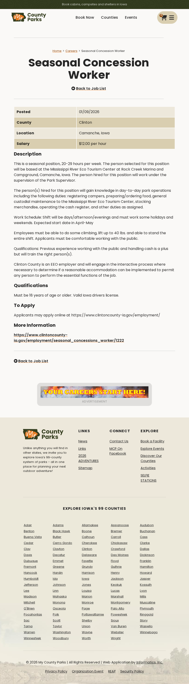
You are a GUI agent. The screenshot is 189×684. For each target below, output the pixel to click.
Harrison (88, 572)
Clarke (145, 543)
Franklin (145, 561)
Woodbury (61, 638)
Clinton (87, 549)
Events (131, 17)
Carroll (116, 537)
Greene (58, 566)
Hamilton (146, 566)
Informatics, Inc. (149, 662)
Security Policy (132, 671)
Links (82, 448)
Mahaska (60, 596)
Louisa (87, 590)
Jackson (117, 578)
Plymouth (147, 608)
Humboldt (31, 578)
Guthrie (116, 566)
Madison (30, 596)
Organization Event (87, 671)
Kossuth (146, 584)
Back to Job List (91, 88)
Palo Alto (117, 608)
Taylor (57, 626)
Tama (28, 626)
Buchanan (147, 531)
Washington (62, 632)
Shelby (87, 620)
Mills (143, 596)
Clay (27, 549)
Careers (71, 51)
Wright (116, 638)
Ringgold (146, 614)
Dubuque (31, 561)
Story (144, 620)
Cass (144, 537)
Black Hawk (61, 531)
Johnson (59, 584)
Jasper (145, 578)
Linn (56, 590)
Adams (58, 525)
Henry (115, 572)
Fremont (30, 566)
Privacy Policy (56, 671)
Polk (56, 614)
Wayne (87, 632)
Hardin (58, 572)
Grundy (87, 566)
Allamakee (90, 525)
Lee (26, 590)
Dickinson (147, 555)
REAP (112, 671)
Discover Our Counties (151, 458)
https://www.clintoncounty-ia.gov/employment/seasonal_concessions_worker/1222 (69, 337)
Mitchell (29, 602)
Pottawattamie (93, 614)
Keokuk (116, 584)
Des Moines (120, 555)
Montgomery (120, 602)
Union (86, 626)
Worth (86, 638)
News (82, 441)
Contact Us (118, 441)
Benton (29, 531)
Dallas (144, 549)
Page (86, 608)
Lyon (143, 590)
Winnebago (149, 632)
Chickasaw (119, 543)
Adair (28, 525)
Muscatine (147, 602)
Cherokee (89, 543)
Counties (109, 17)
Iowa (85, 578)
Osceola (59, 608)
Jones (86, 584)
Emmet (58, 561)
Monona (59, 602)
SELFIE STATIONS (149, 478)
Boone (87, 531)
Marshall (117, 596)
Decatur (59, 555)
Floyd (115, 561)
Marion (87, 596)
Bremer (116, 531)
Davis (28, 555)
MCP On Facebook (117, 451)
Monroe (88, 602)
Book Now (85, 17)
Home (57, 51)
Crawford (118, 549)
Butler (57, 537)
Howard (146, 572)
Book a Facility (152, 441)
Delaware (89, 555)
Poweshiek (119, 614)
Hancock (30, 572)
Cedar (28, 543)
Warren (29, 632)
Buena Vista (33, 537)
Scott (56, 620)
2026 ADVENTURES (88, 458)
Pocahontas (33, 614)
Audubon (147, 525)
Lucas (115, 590)
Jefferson (31, 584)
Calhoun (88, 537)
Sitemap (85, 468)
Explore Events (152, 448)
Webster (117, 632)
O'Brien (29, 608)
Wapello (146, 626)
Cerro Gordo (62, 543)
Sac (27, 620)
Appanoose (120, 525)
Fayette (87, 561)
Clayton (58, 549)
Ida (55, 578)
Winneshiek (32, 638)
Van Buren (119, 626)
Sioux (115, 620)
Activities (148, 468)
